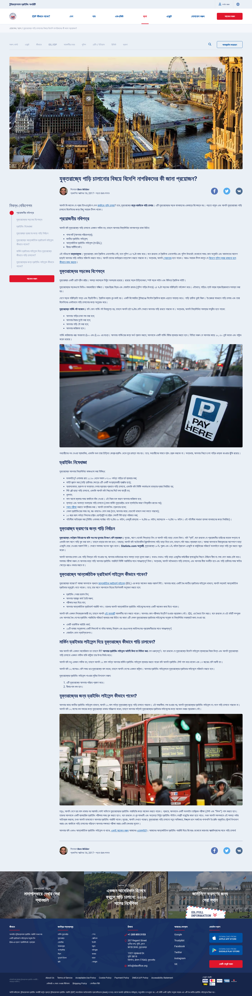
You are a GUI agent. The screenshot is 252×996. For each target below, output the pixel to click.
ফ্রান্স (93, 946)
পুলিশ (84, 44)
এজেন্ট (169, 16)
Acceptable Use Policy (85, 978)
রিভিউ (113, 44)
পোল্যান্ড (94, 962)
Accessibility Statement (162, 978)
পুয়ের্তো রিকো (62, 958)
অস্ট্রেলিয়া (61, 950)
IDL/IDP (53, 44)
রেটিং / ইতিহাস (99, 44)
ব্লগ (145, 16)
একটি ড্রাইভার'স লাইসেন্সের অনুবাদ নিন (22, 938)
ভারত (93, 958)
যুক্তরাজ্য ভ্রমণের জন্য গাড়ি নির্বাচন (32, 233)
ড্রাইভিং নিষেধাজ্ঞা (24, 226)
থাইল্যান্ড (95, 950)
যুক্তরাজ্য (61, 938)
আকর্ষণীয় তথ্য (69, 44)
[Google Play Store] (226, 950)
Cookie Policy (105, 978)
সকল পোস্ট (13, 44)
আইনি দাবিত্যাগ (14, 992)
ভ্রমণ (125, 44)
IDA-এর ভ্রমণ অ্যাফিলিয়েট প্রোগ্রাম (22, 942)
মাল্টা (59, 962)
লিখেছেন (79, 189)
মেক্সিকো (94, 938)
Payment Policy (122, 978)
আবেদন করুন (230, 16)
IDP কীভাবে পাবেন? (41, 16)
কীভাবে (39, 44)
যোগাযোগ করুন (198, 16)
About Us (50, 978)
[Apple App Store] (226, 938)
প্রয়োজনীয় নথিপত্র (25, 212)
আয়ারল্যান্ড (61, 946)
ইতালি (94, 942)
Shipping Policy (80, 983)
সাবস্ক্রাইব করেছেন (230, 44)
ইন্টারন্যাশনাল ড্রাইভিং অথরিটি (22, 4)
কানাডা (94, 954)
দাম (94, 16)
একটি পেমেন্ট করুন (226, 964)
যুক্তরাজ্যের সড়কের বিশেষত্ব (29, 219)
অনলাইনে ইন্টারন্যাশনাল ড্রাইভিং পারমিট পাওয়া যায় (25, 934)
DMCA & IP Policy (140, 978)
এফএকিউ (119, 16)
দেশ (71, 16)
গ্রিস (59, 954)
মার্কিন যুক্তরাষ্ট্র (63, 934)
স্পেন (93, 934)
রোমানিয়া (60, 942)
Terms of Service (64, 978)
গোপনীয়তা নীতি (95, 983)
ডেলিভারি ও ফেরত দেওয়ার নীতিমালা (57, 983)
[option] (42, 895)
